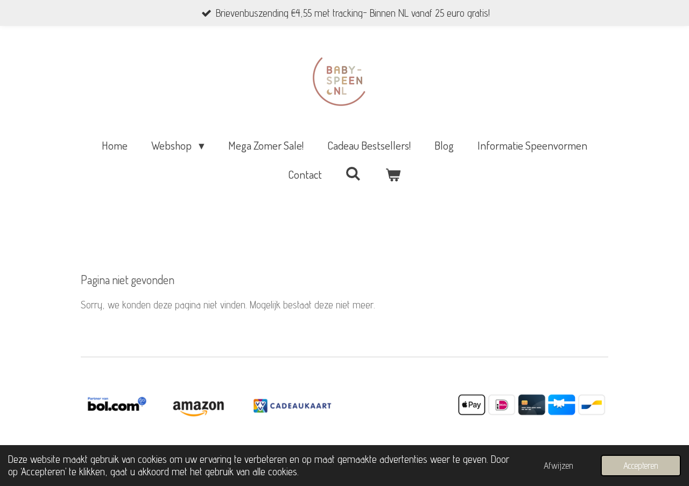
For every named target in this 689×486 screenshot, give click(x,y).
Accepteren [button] (640, 465)
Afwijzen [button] (558, 465)
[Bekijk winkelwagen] (393, 174)
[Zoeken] (353, 173)
